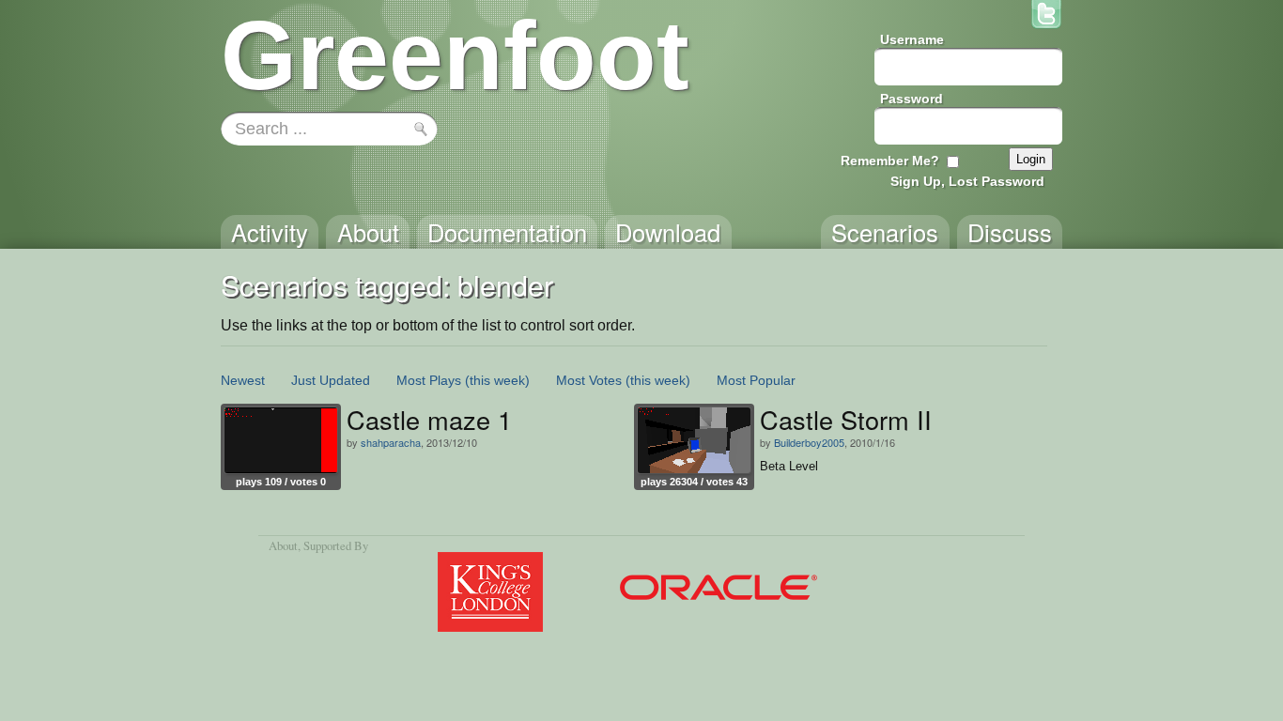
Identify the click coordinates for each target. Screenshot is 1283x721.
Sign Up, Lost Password (967, 181)
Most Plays (428, 380)
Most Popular (756, 380)
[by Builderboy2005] (694, 440)
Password (911, 98)
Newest (243, 380)
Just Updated (330, 380)
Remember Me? (890, 160)
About (283, 545)
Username (912, 39)
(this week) (497, 380)
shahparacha (391, 442)
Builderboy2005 (809, 442)
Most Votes (589, 380)
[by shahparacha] (281, 440)
